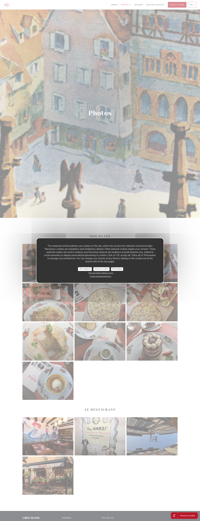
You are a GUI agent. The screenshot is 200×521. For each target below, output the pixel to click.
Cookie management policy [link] (100, 276)
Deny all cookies (101, 269)
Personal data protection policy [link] (100, 273)
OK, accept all (84, 269)
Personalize (117, 269)
